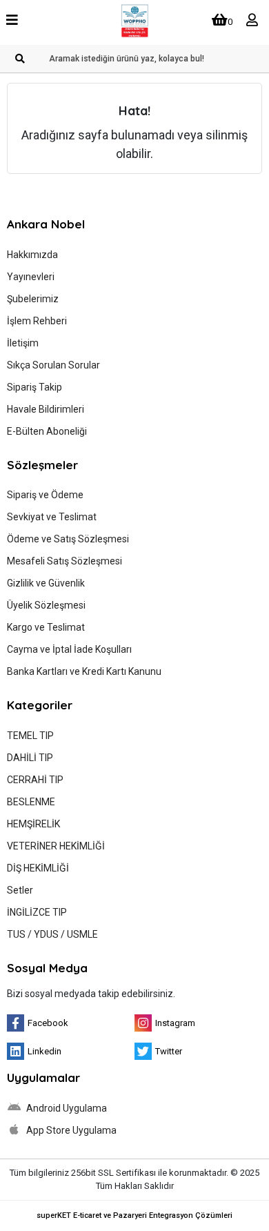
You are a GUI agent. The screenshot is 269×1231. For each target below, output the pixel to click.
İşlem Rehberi (37, 320)
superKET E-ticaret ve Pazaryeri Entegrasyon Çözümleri (134, 1215)
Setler (20, 890)
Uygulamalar (43, 1077)
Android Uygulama (65, 1108)
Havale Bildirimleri (45, 409)
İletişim (23, 342)
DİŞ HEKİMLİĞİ (38, 868)
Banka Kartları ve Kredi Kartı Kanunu (84, 671)
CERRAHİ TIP (35, 779)
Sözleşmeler (42, 464)
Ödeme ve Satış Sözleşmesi (68, 538)
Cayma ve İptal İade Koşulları (69, 649)
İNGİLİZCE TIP (37, 912)
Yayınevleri (30, 276)
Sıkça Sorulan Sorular (53, 365)
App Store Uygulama (70, 1130)
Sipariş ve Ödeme (45, 494)
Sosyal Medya (47, 968)
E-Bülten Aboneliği (47, 431)
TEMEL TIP (30, 735)
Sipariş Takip (34, 387)
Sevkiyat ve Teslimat (52, 516)
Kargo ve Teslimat (46, 627)
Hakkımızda (32, 254)
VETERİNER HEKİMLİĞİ (56, 845)
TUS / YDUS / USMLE (52, 934)
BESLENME (31, 801)
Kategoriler (39, 705)
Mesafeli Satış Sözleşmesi (64, 561)
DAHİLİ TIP (30, 757)
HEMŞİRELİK (33, 823)
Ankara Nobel (46, 224)
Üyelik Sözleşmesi (46, 605)
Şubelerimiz (33, 298)
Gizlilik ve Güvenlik (46, 583)
